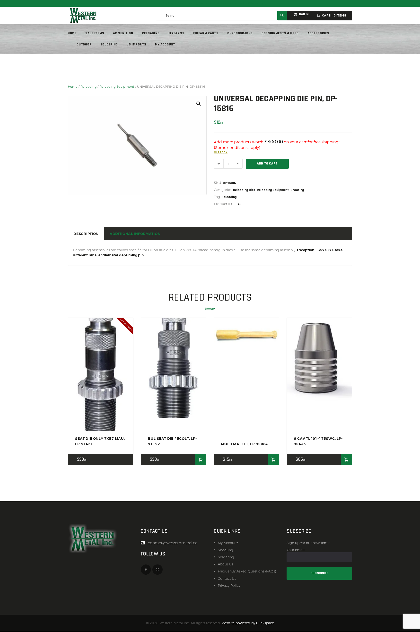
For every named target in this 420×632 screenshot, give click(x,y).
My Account (228, 543)
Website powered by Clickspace (248, 623)
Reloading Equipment (116, 86)
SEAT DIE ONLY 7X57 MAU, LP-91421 (100, 441)
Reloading (88, 86)
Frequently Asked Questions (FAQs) (247, 571)
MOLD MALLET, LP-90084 (244, 444)
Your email (296, 550)
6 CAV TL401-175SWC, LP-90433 (318, 441)
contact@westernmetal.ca (172, 543)
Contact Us (227, 578)
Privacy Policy (229, 585)
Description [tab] (86, 234)
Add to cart (267, 163)
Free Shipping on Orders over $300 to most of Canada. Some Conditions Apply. (210, 3)
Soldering (226, 557)
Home (73, 86)
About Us (225, 564)
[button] (198, 103)
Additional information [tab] (135, 234)
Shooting (297, 190)
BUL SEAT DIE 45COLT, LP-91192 (172, 441)
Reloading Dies (244, 190)
